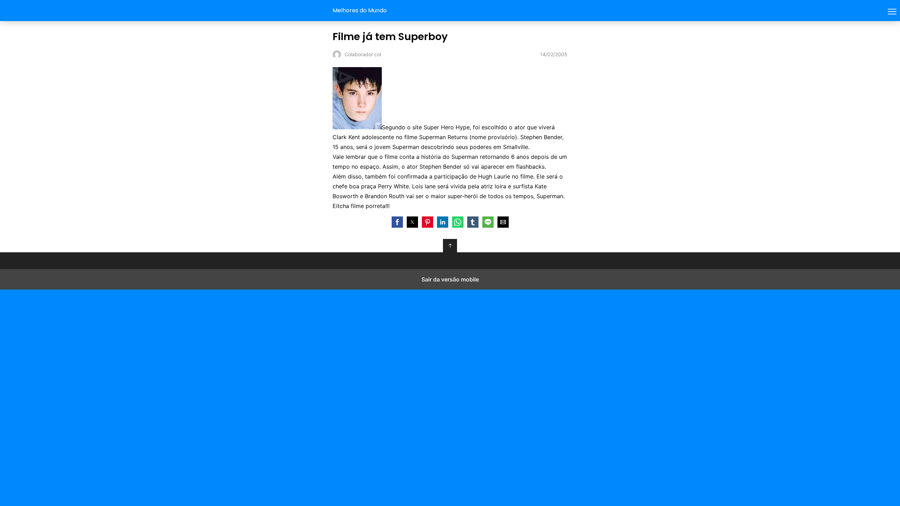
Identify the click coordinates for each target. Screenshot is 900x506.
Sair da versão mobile (450, 279)
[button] (397, 222)
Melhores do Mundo (360, 10)
